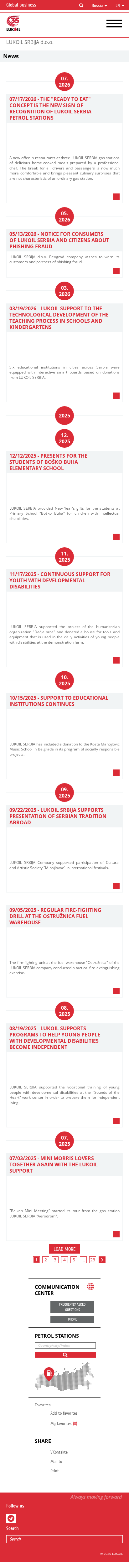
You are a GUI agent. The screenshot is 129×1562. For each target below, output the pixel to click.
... (83, 1260)
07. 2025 (64, 1140)
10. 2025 (64, 680)
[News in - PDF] (104, 196)
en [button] (118, 5)
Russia (97, 5)
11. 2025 (64, 556)
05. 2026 (64, 216)
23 (92, 1260)
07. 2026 (64, 81)
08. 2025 (64, 1010)
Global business (21, 5)
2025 (64, 415)
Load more (64, 1249)
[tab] (64, 198)
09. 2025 (64, 792)
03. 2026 (64, 291)
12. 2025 (64, 438)
